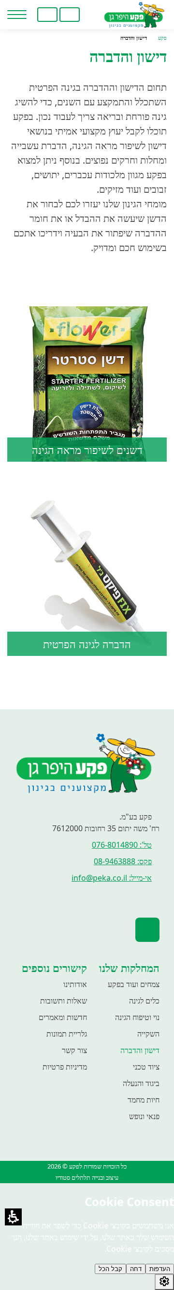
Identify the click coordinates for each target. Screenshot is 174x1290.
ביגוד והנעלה (141, 1083)
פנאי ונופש (144, 1116)
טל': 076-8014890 (122, 844)
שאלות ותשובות (63, 1000)
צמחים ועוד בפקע (134, 984)
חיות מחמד (144, 1099)
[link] (92, 14)
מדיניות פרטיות (65, 1066)
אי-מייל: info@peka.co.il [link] (112, 877)
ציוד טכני (146, 1066)
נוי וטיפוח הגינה (137, 1017)
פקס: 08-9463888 (123, 861)
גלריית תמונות (66, 1033)
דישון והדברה (140, 1050)
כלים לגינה (144, 1000)
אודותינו (75, 984)
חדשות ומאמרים (63, 1017)
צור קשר (74, 1050)
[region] (87, 38)
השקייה (148, 1033)
